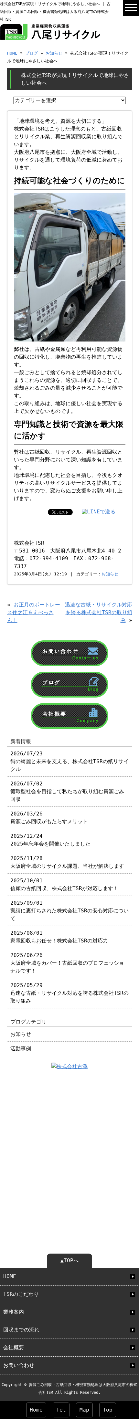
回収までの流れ (21, 1330)
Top (107, 1410)
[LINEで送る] (98, 512)
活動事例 (20, 1049)
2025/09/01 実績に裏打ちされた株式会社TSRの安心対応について (69, 910)
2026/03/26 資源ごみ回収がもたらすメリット (49, 818)
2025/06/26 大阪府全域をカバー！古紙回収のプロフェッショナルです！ (67, 963)
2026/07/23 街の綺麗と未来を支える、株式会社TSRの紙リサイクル (69, 761)
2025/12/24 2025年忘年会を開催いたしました (50, 840)
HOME (12, 53)
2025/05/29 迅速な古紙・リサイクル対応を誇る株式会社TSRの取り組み (69, 993)
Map (84, 1410)
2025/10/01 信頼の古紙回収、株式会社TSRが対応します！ (64, 884)
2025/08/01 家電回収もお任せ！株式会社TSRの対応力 (59, 937)
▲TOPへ (69, 1260)
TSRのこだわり (21, 1294)
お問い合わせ (18, 1365)
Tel (61, 1410)
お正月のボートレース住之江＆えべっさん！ (33, 612)
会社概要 (13, 1347)
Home (36, 1410)
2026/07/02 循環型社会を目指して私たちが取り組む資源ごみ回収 (67, 791)
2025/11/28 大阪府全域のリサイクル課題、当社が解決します (67, 862)
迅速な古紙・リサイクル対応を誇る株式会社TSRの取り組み (98, 612)
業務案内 (13, 1312)
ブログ (31, 53)
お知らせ (54, 53)
